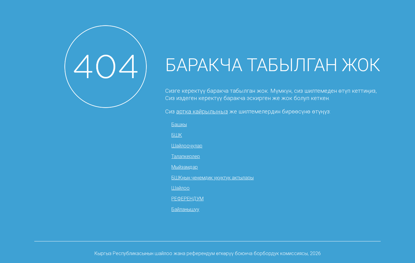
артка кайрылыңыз (202, 111)
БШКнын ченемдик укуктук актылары (212, 178)
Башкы (179, 124)
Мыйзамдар (184, 167)
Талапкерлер (185, 156)
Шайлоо (180, 188)
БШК (176, 135)
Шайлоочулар (186, 146)
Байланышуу (185, 209)
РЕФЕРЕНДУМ (187, 199)
